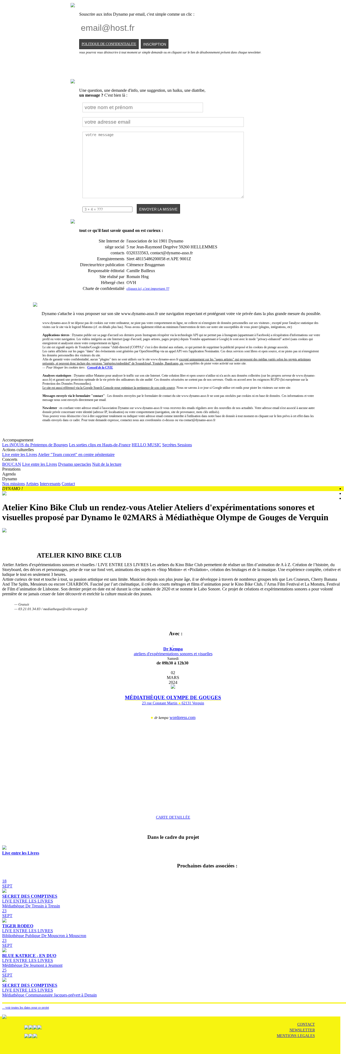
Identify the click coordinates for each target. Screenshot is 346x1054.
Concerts (61, 462)
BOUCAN (11, 464)
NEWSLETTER (302, 1030)
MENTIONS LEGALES (296, 1036)
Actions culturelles (58, 452)
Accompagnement (97, 442)
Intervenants (50, 483)
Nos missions (13, 483)
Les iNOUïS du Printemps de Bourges (35, 444)
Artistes (32, 483)
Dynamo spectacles (74, 464)
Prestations (11, 469)
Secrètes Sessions (177, 444)
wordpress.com (182, 717)
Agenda (9, 474)
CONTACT (306, 1024)
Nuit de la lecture (106, 464)
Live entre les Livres (19, 454)
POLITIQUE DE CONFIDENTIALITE (109, 44)
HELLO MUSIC (146, 444)
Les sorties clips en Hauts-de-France (100, 444)
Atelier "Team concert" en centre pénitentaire (76, 454)
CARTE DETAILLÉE (173, 817)
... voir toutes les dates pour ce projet (25, 1007)
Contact (68, 483)
